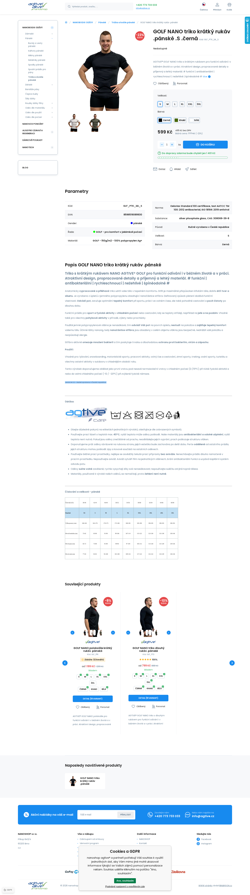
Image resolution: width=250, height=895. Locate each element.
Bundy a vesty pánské (35, 45)
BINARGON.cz (225, 885)
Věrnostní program (89, 843)
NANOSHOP (144, 839)
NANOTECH (28, 147)
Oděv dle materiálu (35, 107)
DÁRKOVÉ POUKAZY (32, 140)
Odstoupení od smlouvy (92, 839)
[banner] (38, 7)
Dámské (29, 33)
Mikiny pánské (35, 55)
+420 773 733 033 (146, 5)
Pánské (102, 22)
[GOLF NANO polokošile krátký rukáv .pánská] (93, 617)
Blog (25, 167)
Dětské (28, 84)
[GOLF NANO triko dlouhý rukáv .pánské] (148, 617)
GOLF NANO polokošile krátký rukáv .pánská (92, 649)
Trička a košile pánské (123, 22)
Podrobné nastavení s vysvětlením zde (125, 886)
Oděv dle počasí (33, 117)
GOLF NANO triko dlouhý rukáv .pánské (148, 649)
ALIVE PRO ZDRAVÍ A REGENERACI (32, 132)
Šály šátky (30, 98)
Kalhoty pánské (36, 50)
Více (205, 76)
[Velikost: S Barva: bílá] (93, 632)
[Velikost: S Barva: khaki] (101, 632)
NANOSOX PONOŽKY (32, 123)
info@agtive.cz (143, 8)
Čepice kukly (31, 93)
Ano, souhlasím (125, 881)
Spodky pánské (35, 64)
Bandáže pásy (32, 89)
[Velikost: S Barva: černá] (85, 632)
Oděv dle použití (33, 112)
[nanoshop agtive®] (66, 22)
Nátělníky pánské (36, 60)
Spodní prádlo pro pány (37, 71)
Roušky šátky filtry (34, 103)
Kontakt (143, 843)
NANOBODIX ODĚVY (83, 22)
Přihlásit (125, 815)
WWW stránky (205, 885)
